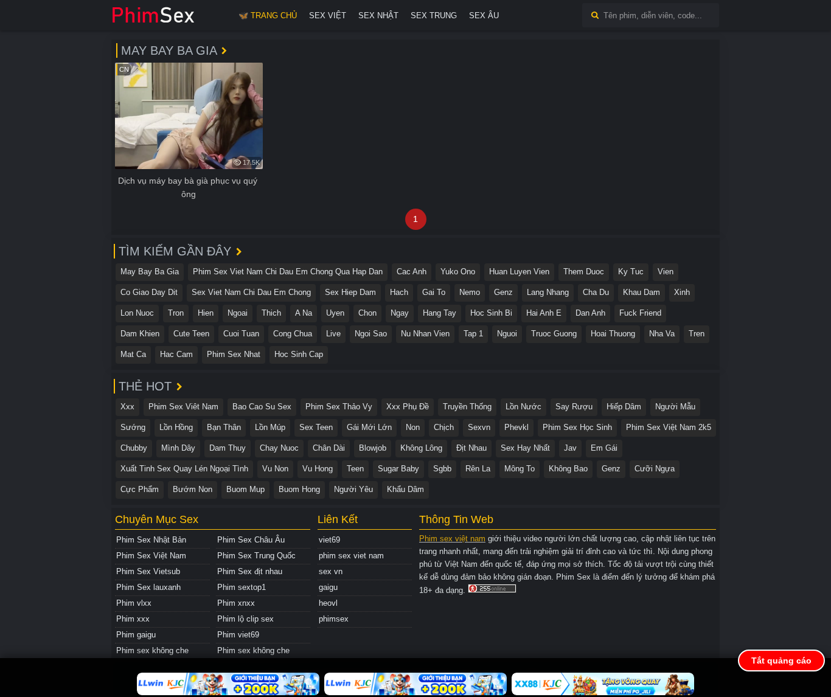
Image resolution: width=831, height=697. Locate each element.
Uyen (335, 312)
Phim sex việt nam (452, 538)
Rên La (477, 468)
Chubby (133, 448)
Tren (696, 333)
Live (333, 333)
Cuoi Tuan (241, 333)
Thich (271, 312)
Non (413, 427)
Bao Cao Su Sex (261, 406)
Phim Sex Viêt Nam (183, 406)
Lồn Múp (270, 427)
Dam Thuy (227, 448)
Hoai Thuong (613, 333)
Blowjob (372, 448)
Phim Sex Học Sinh (577, 427)
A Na (303, 312)
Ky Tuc (631, 271)
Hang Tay (439, 312)
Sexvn (479, 427)
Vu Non (275, 468)
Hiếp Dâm (624, 406)
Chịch (444, 427)
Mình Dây (178, 448)
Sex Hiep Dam (350, 292)
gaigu (328, 587)
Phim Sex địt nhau (249, 571)
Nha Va (662, 333)
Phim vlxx (133, 603)
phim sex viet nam (351, 555)
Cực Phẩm (139, 489)
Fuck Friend (640, 312)
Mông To (519, 468)
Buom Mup (245, 489)
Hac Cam (176, 354)
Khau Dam (641, 292)
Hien (206, 312)
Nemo (469, 292)
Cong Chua (292, 333)
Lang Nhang (548, 292)
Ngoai (238, 312)
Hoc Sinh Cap (298, 354)
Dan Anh (590, 312)
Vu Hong (317, 468)
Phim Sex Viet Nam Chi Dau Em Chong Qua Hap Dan (288, 271)
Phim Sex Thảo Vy (338, 406)
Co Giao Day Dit (149, 292)
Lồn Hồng (176, 427)
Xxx (127, 406)
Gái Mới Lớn (369, 427)
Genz (503, 292)
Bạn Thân (224, 427)
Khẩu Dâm (405, 489)
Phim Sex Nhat (233, 354)
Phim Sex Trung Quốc (256, 555)
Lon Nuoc (137, 312)
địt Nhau (471, 448)
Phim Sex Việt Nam (151, 555)
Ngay (400, 312)
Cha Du (596, 292)
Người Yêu (353, 489)
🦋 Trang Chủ (267, 15)
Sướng (132, 427)
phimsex (334, 618)
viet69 (329, 539)
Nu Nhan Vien (425, 333)
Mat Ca (133, 354)
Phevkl (516, 427)
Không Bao (568, 468)
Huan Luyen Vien (519, 271)
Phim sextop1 (241, 587)
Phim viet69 (238, 634)
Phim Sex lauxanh (148, 587)
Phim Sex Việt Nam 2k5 (668, 427)
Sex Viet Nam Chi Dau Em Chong (251, 292)
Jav (570, 448)
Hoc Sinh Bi (491, 312)
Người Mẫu (675, 406)
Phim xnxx (236, 603)
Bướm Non (192, 489)
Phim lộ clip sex (245, 618)
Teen (355, 468)
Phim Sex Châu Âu (251, 539)
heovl (328, 603)
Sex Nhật (378, 15)
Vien (665, 271)
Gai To (433, 292)
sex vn (330, 571)
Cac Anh (411, 271)
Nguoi (507, 333)
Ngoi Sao (371, 333)
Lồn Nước (523, 406)
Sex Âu (484, 15)
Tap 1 (473, 333)
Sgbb (442, 468)
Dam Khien (139, 333)
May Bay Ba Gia (149, 271)
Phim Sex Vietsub (148, 571)
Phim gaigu (136, 634)
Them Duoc (583, 271)
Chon (367, 312)
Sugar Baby (398, 468)
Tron (176, 312)
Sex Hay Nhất (525, 448)
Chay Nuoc (279, 448)
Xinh (682, 292)
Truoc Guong (554, 333)
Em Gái (604, 448)
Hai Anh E (544, 312)
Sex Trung (434, 15)
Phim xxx (133, 618)
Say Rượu (574, 406)
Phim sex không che (152, 650)
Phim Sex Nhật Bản (151, 539)
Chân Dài (329, 448)
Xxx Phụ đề (407, 406)
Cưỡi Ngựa (655, 468)
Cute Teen (191, 333)
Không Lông (421, 448)
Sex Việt (327, 15)
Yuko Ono (457, 271)
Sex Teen (316, 427)
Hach (399, 292)
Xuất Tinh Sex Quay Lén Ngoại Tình (184, 468)
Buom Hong (299, 489)
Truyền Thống (467, 406)
